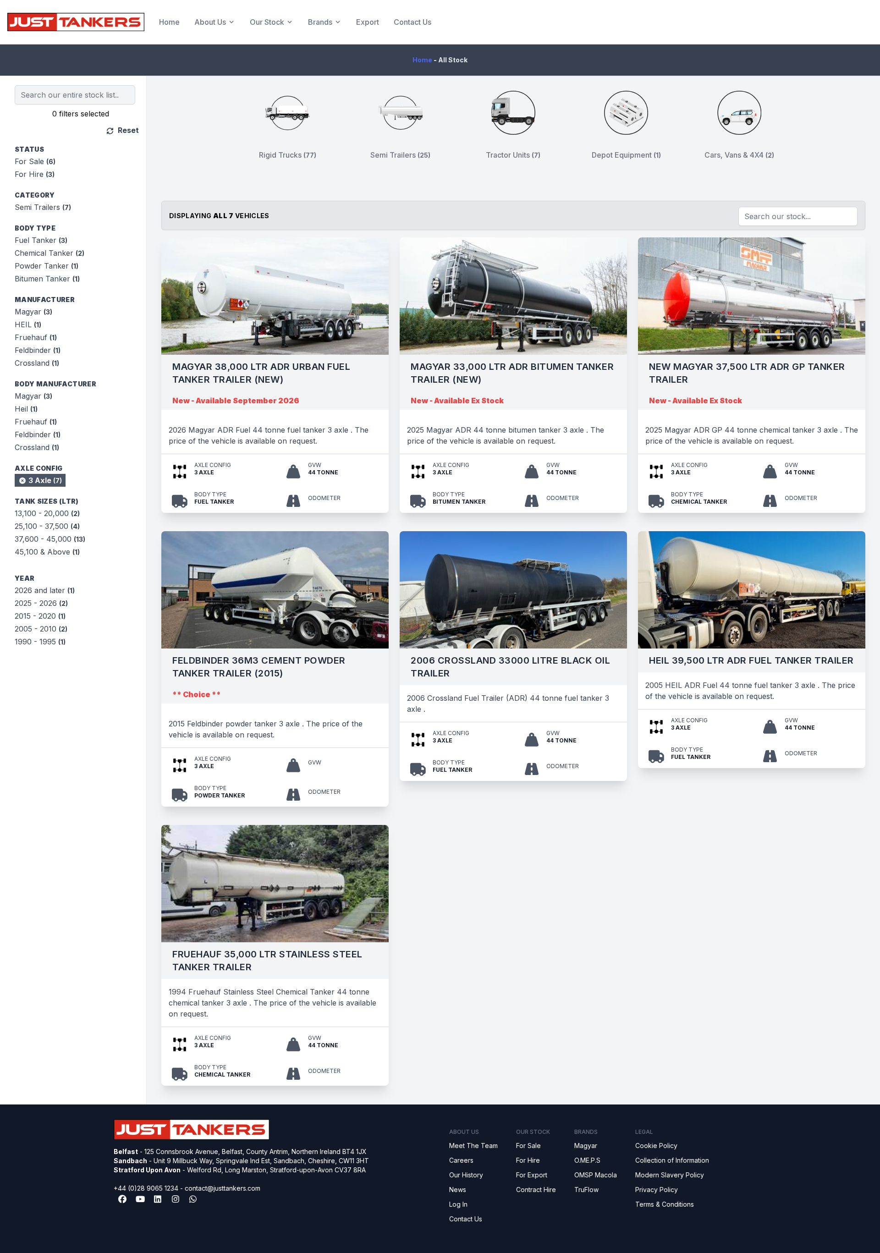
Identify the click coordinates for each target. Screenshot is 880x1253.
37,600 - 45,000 (50, 539)
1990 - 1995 (40, 641)
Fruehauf (36, 337)
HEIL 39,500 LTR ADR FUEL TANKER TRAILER (751, 660)
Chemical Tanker (49, 253)
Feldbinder (37, 350)
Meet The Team (473, 1145)
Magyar (33, 311)
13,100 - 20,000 (47, 513)
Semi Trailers (43, 207)
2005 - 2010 (41, 628)
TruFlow (586, 1189)
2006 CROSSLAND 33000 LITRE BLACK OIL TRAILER (510, 667)
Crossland (37, 363)
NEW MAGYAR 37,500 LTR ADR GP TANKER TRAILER (747, 373)
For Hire (35, 174)
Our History (466, 1175)
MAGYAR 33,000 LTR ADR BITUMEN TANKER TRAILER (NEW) (512, 373)
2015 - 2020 (40, 616)
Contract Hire (536, 1189)
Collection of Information (672, 1160)
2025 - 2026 (41, 603)
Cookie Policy (656, 1145)
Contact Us (412, 22)
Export (367, 22)
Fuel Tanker (41, 240)
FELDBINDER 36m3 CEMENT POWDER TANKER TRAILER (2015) (259, 667)
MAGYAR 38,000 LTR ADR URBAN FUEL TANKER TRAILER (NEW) (261, 373)
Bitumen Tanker (47, 278)
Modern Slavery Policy (669, 1175)
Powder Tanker (46, 265)
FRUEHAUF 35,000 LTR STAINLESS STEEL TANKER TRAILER (267, 961)
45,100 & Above (47, 551)
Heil (26, 408)
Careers (461, 1160)
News (457, 1189)
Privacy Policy (656, 1189)
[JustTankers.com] (75, 22)
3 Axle (44, 480)
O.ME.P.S (587, 1160)
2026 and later (45, 590)
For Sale (35, 161)
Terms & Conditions (664, 1204)
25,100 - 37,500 (47, 526)
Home (169, 22)
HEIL (28, 324)
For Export (531, 1175)
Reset (127, 130)
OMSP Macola (595, 1175)
